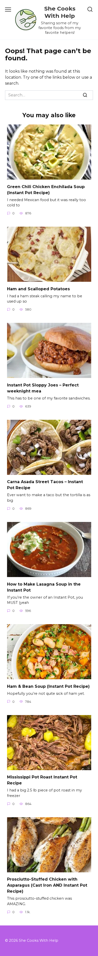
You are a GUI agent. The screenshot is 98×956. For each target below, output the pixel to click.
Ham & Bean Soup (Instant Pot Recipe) (48, 686)
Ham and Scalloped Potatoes (38, 288)
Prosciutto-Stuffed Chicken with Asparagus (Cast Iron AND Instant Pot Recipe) (47, 885)
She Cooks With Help (59, 12)
